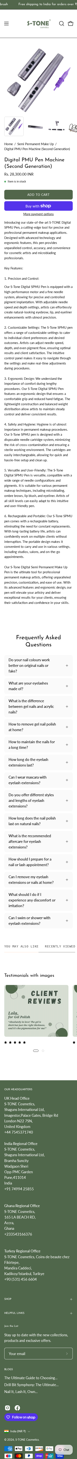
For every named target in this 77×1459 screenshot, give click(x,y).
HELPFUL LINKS (14, 1313)
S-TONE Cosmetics (27, 1439)
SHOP (7, 1299)
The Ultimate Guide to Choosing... (31, 1378)
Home (8, 144)
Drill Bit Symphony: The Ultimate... (31, 1384)
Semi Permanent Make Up (35, 144)
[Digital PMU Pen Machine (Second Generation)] (14, 126)
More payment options (38, 214)
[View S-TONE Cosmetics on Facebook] (17, 1408)
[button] (61, 23)
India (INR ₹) (18, 1431)
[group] (38, 4)
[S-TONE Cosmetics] (38, 24)
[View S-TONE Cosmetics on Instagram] (7, 1408)
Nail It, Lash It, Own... (21, 1391)
